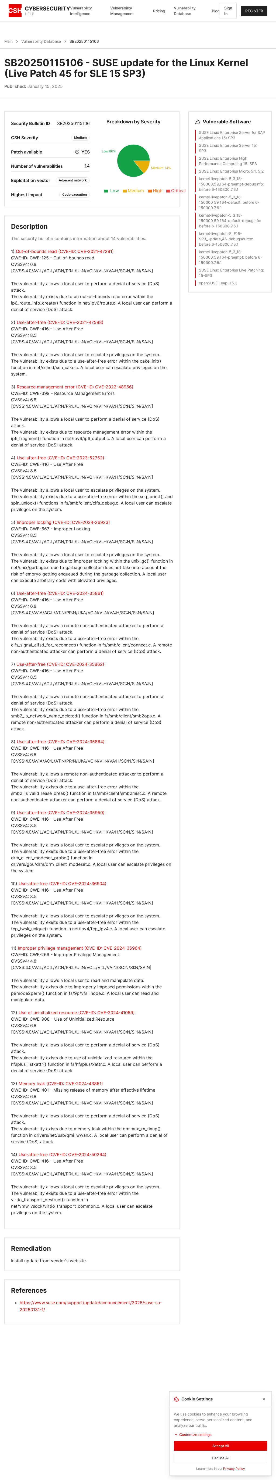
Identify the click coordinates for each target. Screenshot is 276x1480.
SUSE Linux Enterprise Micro (224, 171)
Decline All (220, 1458)
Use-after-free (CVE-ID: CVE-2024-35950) (61, 812)
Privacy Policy (234, 1469)
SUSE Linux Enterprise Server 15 (227, 145)
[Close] (264, 1399)
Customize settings (195, 1434)
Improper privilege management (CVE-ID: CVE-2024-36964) (80, 948)
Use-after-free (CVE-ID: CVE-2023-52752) (60, 457)
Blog (216, 11)
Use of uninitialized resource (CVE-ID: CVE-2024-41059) (77, 1012)
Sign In (228, 11)
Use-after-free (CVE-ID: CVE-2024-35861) (60, 593)
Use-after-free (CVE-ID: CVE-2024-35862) (60, 664)
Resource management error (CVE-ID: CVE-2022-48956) (75, 386)
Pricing (159, 11)
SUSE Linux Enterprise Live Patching (231, 270)
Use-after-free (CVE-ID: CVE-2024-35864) (61, 741)
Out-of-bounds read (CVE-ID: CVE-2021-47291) (65, 251)
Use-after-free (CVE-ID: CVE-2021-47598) (60, 322)
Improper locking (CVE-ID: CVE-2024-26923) (63, 522)
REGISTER (254, 11)
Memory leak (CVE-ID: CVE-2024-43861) (61, 1083)
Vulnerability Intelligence (81, 11)
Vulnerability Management (122, 11)
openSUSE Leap (213, 283)
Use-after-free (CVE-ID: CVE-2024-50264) (62, 1154)
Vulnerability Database (185, 11)
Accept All (220, 1446)
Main (8, 41)
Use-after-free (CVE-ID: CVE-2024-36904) (62, 883)
